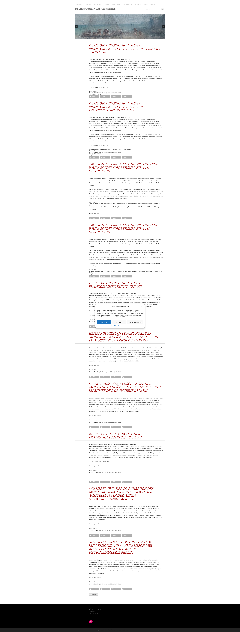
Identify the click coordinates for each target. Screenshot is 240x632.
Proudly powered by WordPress (103, 630)
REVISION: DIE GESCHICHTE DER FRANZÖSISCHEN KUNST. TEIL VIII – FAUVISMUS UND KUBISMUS (117, 106)
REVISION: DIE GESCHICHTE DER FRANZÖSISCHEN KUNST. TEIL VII (115, 285)
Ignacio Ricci (125, 630)
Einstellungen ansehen (135, 322)
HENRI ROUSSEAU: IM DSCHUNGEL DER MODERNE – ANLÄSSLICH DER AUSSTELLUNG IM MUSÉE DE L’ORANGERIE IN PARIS (125, 336)
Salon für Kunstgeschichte (112, 4)
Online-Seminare (127, 4)
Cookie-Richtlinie (113, 325)
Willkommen (79, 4)
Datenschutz (121, 325)
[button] (142, 306)
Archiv (146, 4)
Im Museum (138, 4)
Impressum (128, 325)
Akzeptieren (104, 322)
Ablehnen (119, 322)
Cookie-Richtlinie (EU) (94, 613)
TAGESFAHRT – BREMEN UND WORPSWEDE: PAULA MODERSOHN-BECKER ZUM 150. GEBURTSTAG (124, 167)
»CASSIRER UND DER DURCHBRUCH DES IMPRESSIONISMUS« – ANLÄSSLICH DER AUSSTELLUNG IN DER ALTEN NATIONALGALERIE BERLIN (121, 493)
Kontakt (152, 4)
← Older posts (93, 594)
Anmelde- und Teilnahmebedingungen (97, 609)
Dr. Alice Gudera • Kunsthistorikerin (95, 8)
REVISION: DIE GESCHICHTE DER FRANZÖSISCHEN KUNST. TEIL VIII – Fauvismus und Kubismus (124, 48)
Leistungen (97, 4)
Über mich (88, 4)
